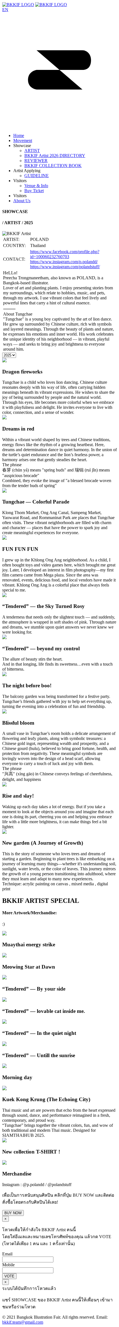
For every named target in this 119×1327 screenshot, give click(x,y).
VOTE (9, 1276)
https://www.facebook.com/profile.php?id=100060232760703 (64, 254)
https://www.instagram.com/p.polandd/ (64, 261)
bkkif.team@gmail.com (22, 1322)
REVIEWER (36, 160)
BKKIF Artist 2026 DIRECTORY (54, 155)
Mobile (8, 1264)
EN (5, 9)
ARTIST (32, 150)
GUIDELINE (36, 175)
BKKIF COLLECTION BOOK (53, 165)
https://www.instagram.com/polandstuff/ (65, 266)
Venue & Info (36, 185)
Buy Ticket (34, 190)
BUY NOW (13, 1213)
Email (7, 1254)
